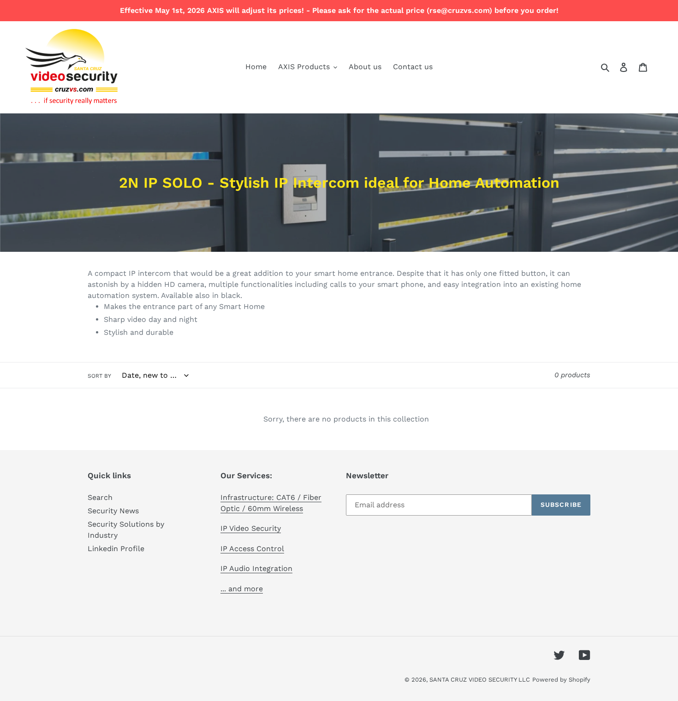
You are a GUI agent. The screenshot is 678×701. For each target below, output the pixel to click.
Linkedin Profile (116, 548)
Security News (113, 510)
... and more (241, 588)
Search (100, 497)
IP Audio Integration (256, 568)
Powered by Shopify (561, 679)
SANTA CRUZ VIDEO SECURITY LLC (479, 679)
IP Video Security (250, 528)
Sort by (99, 376)
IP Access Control (252, 548)
